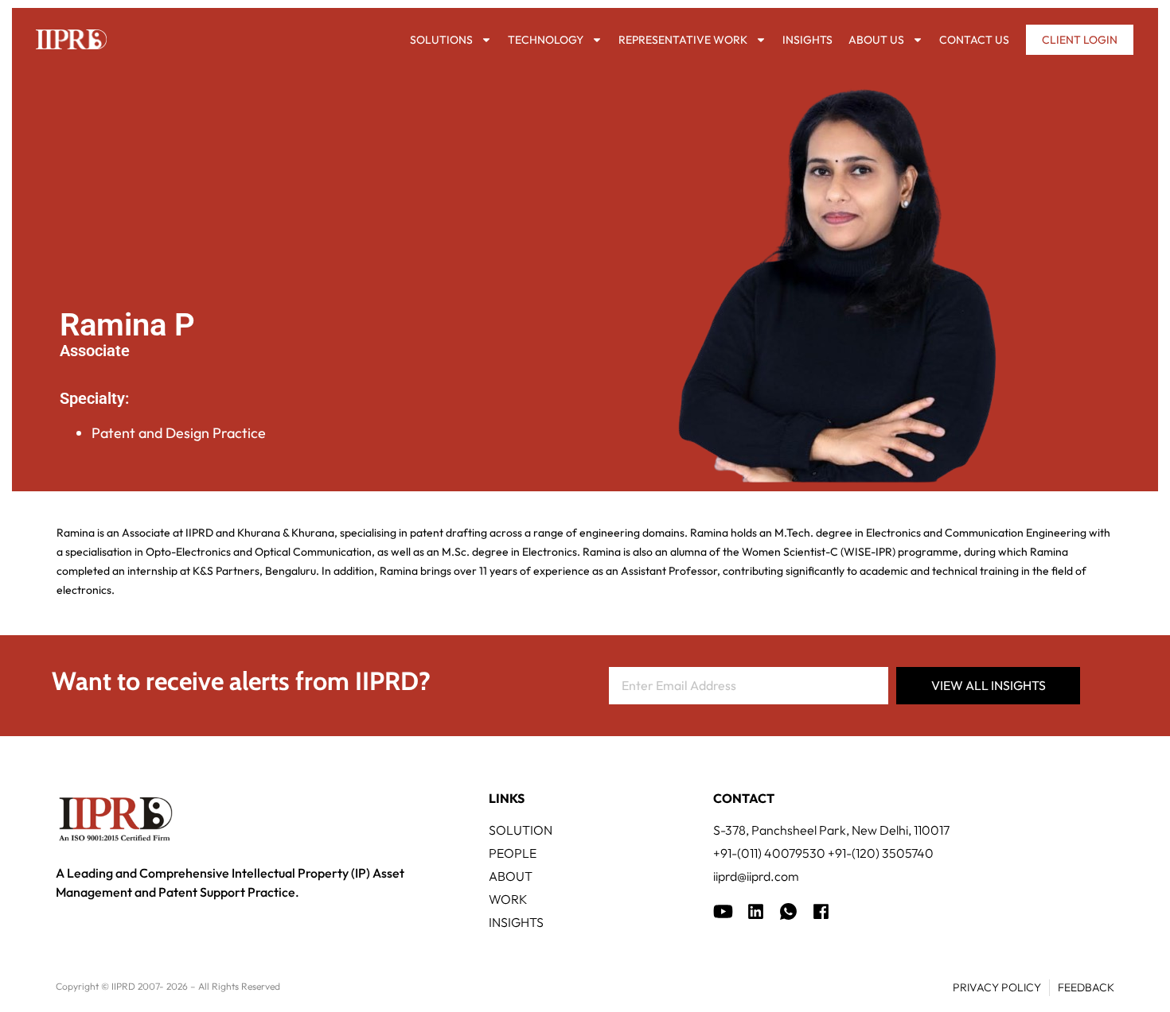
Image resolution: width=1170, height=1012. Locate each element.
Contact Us (974, 40)
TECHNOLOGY (545, 40)
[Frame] (788, 911)
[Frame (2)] (821, 911)
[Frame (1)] (756, 911)
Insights (807, 40)
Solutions (441, 40)
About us (876, 40)
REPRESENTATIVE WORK (682, 40)
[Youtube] (723, 911)
